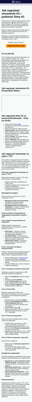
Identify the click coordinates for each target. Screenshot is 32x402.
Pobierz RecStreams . (13, 124)
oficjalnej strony (23, 257)
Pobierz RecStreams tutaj (16, 46)
